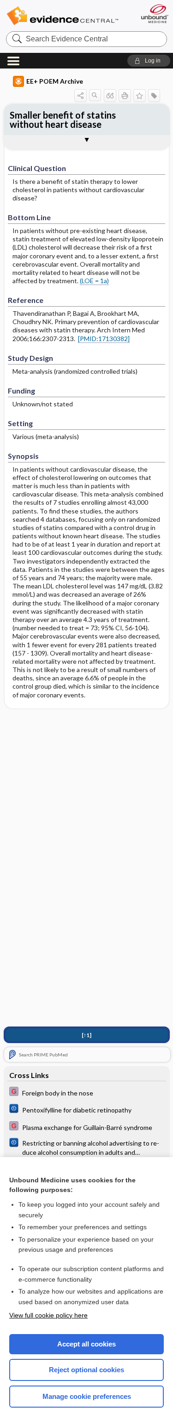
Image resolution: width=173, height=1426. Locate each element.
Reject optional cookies (86, 1370)
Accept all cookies (86, 1344)
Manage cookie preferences (86, 1396)
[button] (148, 61)
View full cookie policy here (48, 1315)
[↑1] (86, 1035)
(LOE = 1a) (94, 281)
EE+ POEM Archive (54, 81)
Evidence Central (62, 16)
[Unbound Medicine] (154, 13)
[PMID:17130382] (104, 338)
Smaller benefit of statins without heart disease (63, 119)
